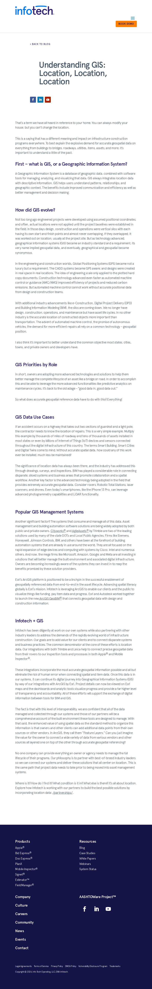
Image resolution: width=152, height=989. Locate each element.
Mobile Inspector (26, 869)
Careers (21, 914)
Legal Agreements (24, 966)
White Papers (87, 858)
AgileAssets (80, 531)
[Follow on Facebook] (33, 100)
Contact (22, 948)
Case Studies (87, 853)
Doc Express (23, 858)
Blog (82, 847)
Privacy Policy (58, 966)
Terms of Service (42, 966)
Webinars (85, 863)
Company (22, 897)
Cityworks (58, 531)
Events (20, 939)
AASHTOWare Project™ (97, 897)
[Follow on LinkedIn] (40, 100)
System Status (87, 869)
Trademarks (115, 966)
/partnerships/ (63, 792)
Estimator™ (22, 879)
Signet (20, 874)
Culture (21, 905)
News (19, 931)
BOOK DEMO (126, 23)
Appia (19, 847)
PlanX (18, 863)
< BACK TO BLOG (40, 44)
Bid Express (23, 853)
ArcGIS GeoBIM (50, 598)
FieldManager (24, 885)
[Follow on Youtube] (48, 100)
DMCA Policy (71, 966)
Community (24, 922)
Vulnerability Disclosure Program (94, 966)
